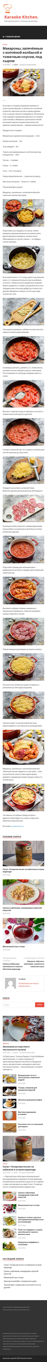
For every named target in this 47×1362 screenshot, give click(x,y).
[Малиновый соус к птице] (23, 944)
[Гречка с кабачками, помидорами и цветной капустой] (23, 905)
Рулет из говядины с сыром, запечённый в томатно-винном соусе (30, 1232)
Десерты (6, 1043)
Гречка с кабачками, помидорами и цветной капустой (28, 1195)
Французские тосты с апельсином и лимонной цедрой (29, 1077)
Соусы (5, 44)
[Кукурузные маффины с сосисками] (9, 1250)
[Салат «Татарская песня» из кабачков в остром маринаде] (23, 867)
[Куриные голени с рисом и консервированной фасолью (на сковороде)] (9, 1225)
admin (16, 65)
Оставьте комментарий (28, 65)
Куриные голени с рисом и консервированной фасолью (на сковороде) (31, 1219)
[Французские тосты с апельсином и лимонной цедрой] (9, 1083)
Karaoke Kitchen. (21, 17)
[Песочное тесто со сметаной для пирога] (9, 1132)
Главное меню (12, 37)
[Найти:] (23, 1004)
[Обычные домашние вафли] (9, 1107)
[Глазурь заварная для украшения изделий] (9, 1095)
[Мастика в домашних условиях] (9, 1120)
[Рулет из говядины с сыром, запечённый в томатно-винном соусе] (9, 1237)
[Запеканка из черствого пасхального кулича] (23, 1042)
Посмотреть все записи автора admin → (29, 984)
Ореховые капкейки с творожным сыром (20, 1281)
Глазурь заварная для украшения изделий (27, 1089)
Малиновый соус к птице (14, 946)
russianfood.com (17, 826)
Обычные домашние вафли (30, 1100)
